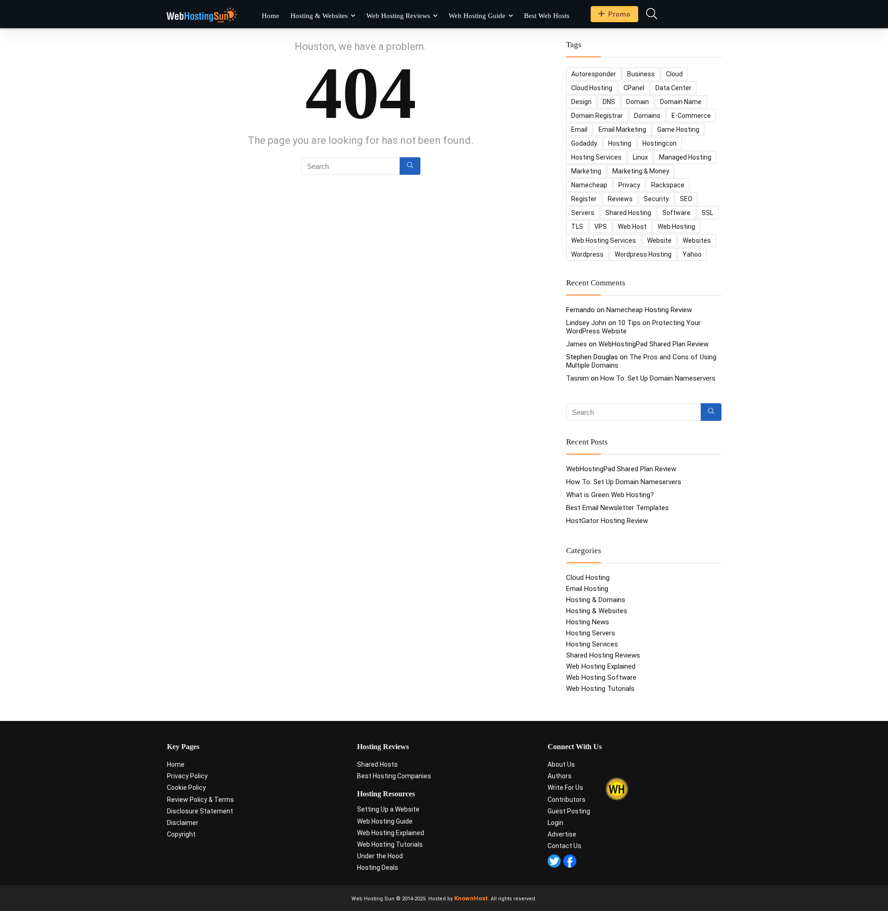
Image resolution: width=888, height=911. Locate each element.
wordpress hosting (643, 254)
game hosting (678, 129)
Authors (560, 776)
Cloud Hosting (588, 577)
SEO (686, 199)
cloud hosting (591, 88)
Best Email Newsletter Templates (617, 508)
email (579, 129)
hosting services (596, 157)
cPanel (633, 88)
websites (697, 240)
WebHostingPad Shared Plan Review (653, 344)
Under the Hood (380, 856)
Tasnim (577, 378)
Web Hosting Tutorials (600, 688)
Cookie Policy (186, 787)
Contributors (567, 799)
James (576, 344)
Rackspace (667, 185)
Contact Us (564, 845)
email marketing (622, 129)
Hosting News (587, 622)
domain (637, 101)
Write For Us (565, 787)
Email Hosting (587, 589)
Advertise (562, 834)
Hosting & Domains (595, 600)
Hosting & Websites (319, 15)
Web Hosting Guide (477, 15)
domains (647, 115)
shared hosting (628, 212)
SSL (707, 212)
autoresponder (593, 74)
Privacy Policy (187, 776)
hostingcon (659, 143)
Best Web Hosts (546, 15)
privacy (629, 185)
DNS (609, 101)
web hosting (676, 226)
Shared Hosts (377, 764)
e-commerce (691, 115)
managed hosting (685, 157)
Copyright (181, 834)
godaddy (584, 143)
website (659, 240)
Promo (619, 14)
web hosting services (603, 240)
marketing (586, 171)
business (641, 74)
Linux (640, 157)
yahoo (692, 254)
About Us (561, 764)
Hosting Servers (590, 633)
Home (270, 15)
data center (673, 88)
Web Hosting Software (601, 677)
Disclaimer (182, 822)
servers (582, 212)
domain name (681, 101)
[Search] (410, 166)
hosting (619, 143)
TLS (577, 226)
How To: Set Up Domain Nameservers (657, 378)
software (676, 212)
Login (555, 822)
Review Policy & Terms (200, 799)
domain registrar (597, 115)
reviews (620, 199)
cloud (674, 74)
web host (632, 226)
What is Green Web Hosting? (610, 495)
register (584, 199)
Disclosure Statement (200, 811)
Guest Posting (569, 811)
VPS (600, 226)
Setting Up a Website (388, 809)
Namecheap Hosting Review (649, 310)
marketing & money (640, 171)
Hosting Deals (377, 867)
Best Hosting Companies (394, 776)
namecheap (589, 185)
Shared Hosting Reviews (603, 655)
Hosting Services (592, 644)
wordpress (587, 254)
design (581, 101)
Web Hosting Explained (600, 666)
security (656, 199)
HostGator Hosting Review (607, 521)
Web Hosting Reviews (398, 15)
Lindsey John (586, 323)
